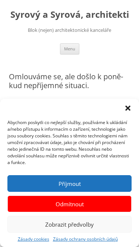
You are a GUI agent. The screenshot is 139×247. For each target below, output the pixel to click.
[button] (128, 108)
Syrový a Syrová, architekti (69, 14)
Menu (69, 48)
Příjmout (70, 183)
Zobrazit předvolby (69, 224)
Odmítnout (70, 204)
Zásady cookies (33, 239)
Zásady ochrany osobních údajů (85, 239)
